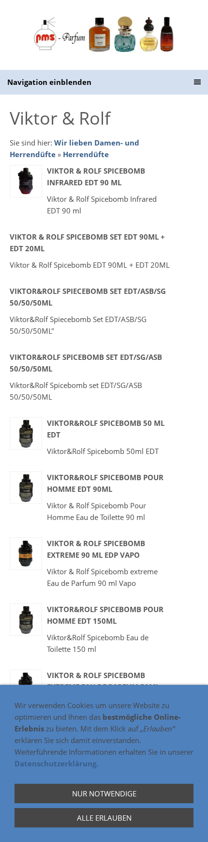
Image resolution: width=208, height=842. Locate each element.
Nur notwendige (104, 793)
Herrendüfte (86, 154)
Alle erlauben (104, 818)
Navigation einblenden (49, 82)
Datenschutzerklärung (55, 763)
